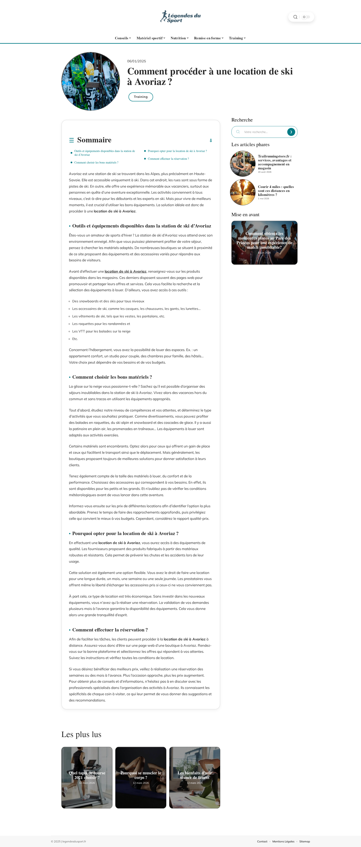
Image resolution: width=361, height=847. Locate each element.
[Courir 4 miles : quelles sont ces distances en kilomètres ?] (242, 192)
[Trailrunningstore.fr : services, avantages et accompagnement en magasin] (242, 163)
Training (141, 97)
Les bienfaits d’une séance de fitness (195, 774)
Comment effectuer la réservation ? (168, 159)
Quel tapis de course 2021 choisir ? (87, 774)
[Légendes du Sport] (180, 16)
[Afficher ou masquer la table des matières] (162, 140)
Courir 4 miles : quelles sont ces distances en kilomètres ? (276, 190)
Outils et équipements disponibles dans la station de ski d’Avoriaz (104, 153)
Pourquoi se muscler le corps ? (141, 774)
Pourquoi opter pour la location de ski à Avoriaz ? (177, 151)
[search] (295, 17)
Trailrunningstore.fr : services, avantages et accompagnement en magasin (275, 162)
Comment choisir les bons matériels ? (96, 162)
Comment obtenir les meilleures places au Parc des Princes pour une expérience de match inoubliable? (264, 239)
